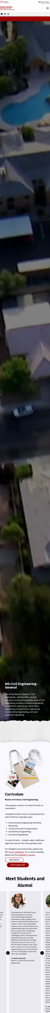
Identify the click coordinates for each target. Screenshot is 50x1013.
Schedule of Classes (26, 855)
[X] (8, 14)
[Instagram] (5, 14)
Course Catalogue (16, 852)
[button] (47, 8)
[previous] (8, 953)
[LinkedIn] (1, 14)
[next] (42, 953)
